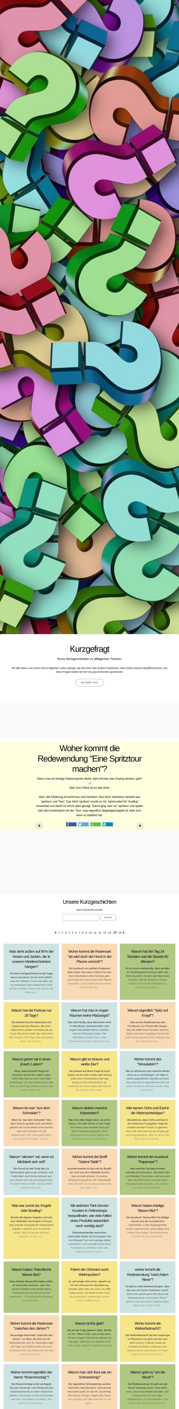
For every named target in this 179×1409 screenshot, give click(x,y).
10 (90, 932)
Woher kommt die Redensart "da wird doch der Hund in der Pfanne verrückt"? (89, 956)
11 (95, 932)
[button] (71, 824)
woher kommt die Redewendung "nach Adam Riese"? (147, 1274)
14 (109, 932)
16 (120, 932)
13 (104, 932)
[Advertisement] (89, 719)
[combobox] (81, 917)
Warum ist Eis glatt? (89, 1323)
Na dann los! (89, 682)
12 (99, 932)
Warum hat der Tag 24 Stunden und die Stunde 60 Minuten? (147, 956)
